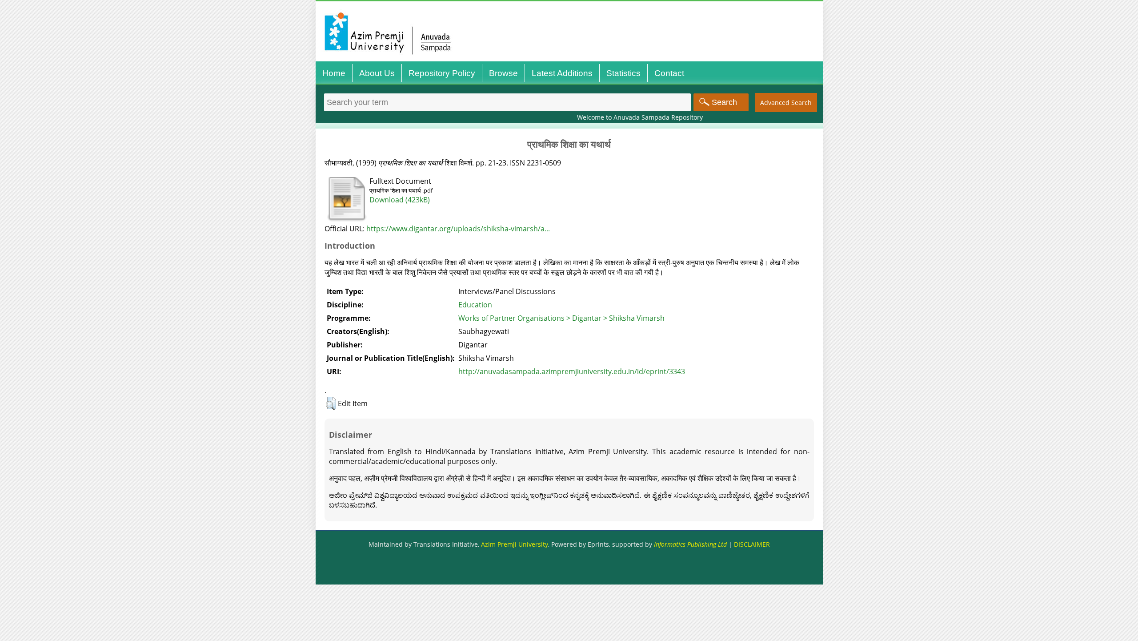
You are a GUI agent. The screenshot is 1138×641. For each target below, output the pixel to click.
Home (333, 73)
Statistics (623, 73)
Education (475, 305)
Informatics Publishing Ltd (690, 544)
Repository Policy (442, 73)
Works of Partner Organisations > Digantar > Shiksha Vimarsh (561, 318)
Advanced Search (786, 102)
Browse (503, 73)
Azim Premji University (514, 544)
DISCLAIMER (752, 544)
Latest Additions (562, 73)
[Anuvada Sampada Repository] (571, 61)
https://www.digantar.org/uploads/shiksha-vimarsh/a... (458, 229)
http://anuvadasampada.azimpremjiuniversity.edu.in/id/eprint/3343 (571, 371)
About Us (377, 73)
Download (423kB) (399, 200)
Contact (669, 73)
